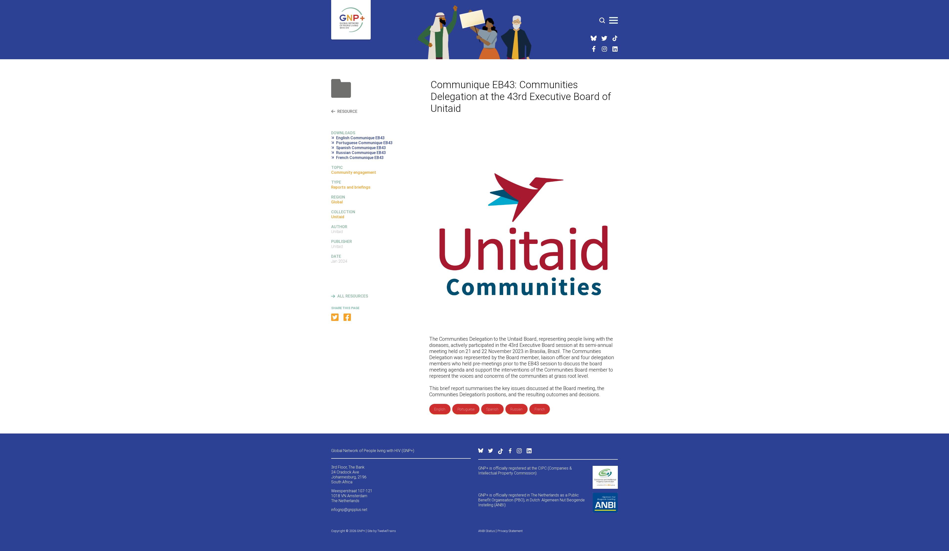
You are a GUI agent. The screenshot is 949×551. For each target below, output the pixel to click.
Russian (516, 409)
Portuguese (465, 409)
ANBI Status (486, 531)
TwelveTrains (386, 531)
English (439, 409)
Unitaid (337, 217)
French (540, 409)
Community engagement (353, 172)
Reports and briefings (350, 187)
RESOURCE (347, 111)
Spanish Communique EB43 (361, 147)
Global (337, 202)
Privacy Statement (510, 531)
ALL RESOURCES (352, 296)
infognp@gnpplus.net (349, 509)
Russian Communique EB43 (361, 152)
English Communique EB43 (360, 138)
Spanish (492, 409)
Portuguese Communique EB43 (364, 142)
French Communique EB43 (360, 157)
